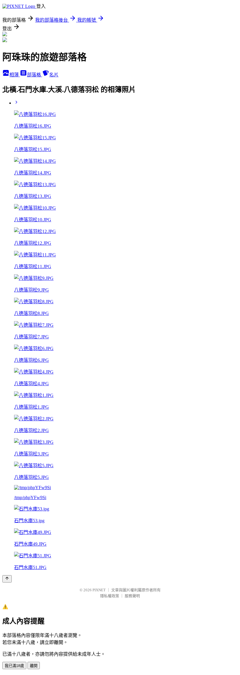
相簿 (14, 74)
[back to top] (7, 579)
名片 (54, 74)
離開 (33, 666)
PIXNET (99, 590)
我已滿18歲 (14, 666)
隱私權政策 (109, 596)
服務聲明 (132, 596)
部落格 (34, 74)
